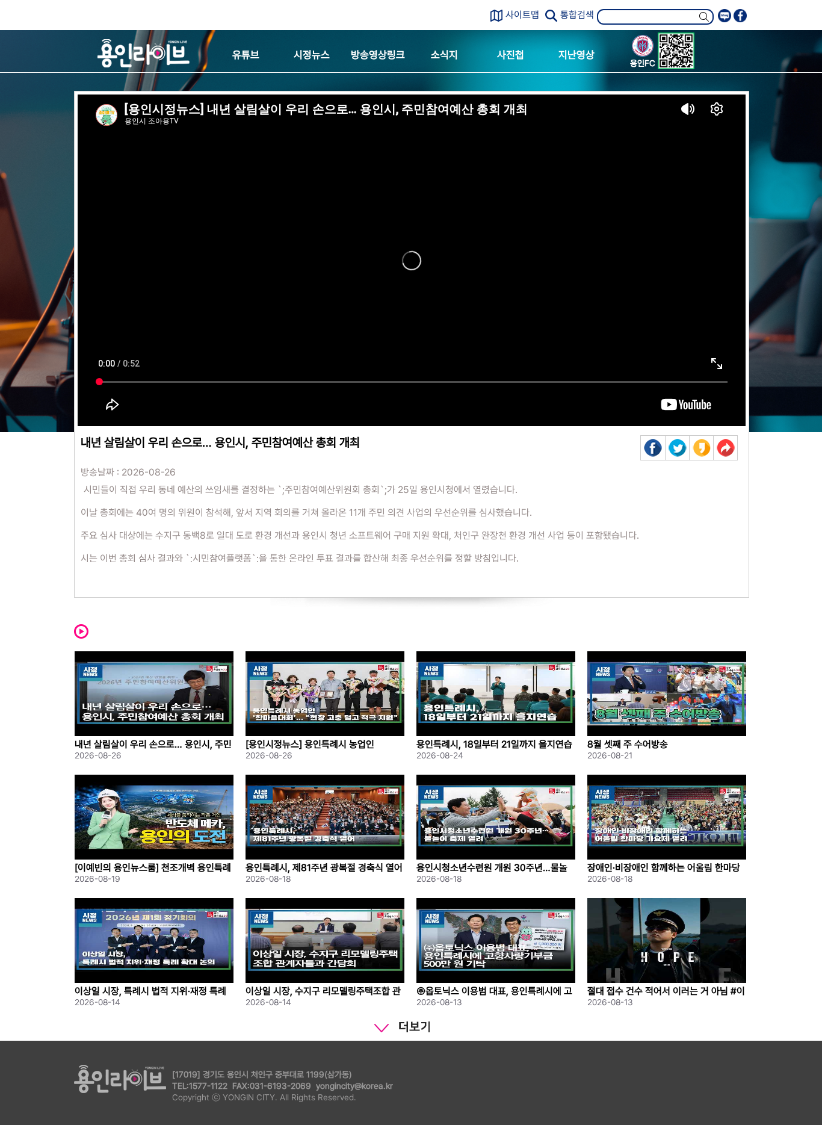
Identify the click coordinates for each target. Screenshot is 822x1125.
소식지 (444, 55)
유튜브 (245, 55)
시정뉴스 (312, 55)
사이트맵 (522, 14)
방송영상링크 (378, 55)
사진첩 (510, 55)
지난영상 (576, 55)
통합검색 (577, 14)
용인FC (642, 63)
